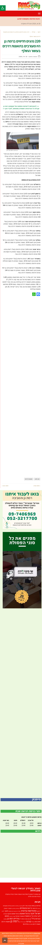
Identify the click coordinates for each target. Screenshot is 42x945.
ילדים (3, 911)
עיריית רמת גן (13, 918)
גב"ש (23, 938)
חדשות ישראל (8, 941)
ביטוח (39, 908)
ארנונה (20, 905)
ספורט (25, 919)
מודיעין (30, 936)
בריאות (29, 908)
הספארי (10, 908)
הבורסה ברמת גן (16, 908)
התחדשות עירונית (28, 910)
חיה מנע (16, 911)
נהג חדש (37, 479)
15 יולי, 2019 (23, 56)
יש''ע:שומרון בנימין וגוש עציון (14, 938)
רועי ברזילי (23, 922)
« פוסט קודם (37, 485)
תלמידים (31, 924)
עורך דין (21, 919)
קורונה (28, 921)
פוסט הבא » (5, 485)
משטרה (27, 916)
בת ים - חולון (28, 938)
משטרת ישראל (20, 916)
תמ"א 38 (25, 924)
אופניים (29, 906)
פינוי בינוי (37, 921)
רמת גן (14, 921)
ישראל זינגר (35, 913)
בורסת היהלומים (15, 905)
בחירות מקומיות (7, 906)
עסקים (5, 919)
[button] (3, 8)
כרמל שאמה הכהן (13, 914)
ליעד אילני (37, 916)
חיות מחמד (11, 911)
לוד (28, 941)
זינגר (19, 911)
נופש (29, 919)
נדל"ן (19, 943)
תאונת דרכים (36, 924)
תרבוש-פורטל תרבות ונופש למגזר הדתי (23, 933)
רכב (19, 922)
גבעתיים (23, 908)
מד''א (31, 916)
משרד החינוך (12, 916)
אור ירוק (25, 906)
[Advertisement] (21, 386)
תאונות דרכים (28, 479)
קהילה (33, 922)
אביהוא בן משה (36, 906)
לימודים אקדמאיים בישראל (20, 941)
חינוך (6, 911)
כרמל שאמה (25, 913)
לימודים (6, 914)
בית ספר (34, 908)
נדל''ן (32, 918)
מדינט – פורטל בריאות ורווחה (20, 936)
